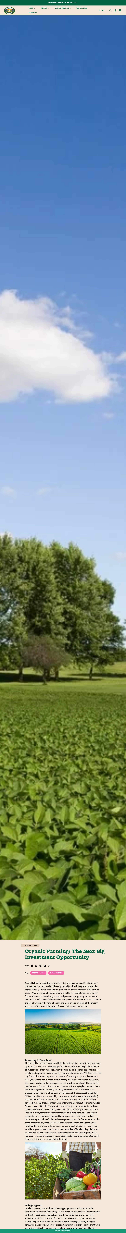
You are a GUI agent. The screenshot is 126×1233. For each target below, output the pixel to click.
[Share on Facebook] (32, 966)
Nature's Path (56, 973)
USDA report (81, 1093)
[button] (110, 10)
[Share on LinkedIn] (36, 966)
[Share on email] (45, 966)
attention (95, 1067)
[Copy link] (49, 966)
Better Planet (38, 973)
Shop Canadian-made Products (62, 3)
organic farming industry (35, 990)
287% (40, 1067)
